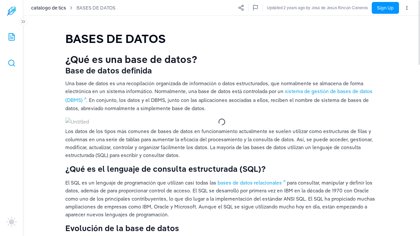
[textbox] (115, 38)
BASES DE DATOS (96, 8)
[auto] (11, 222)
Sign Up (385, 8)
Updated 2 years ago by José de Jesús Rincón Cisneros (317, 7)
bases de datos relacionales (250, 183)
